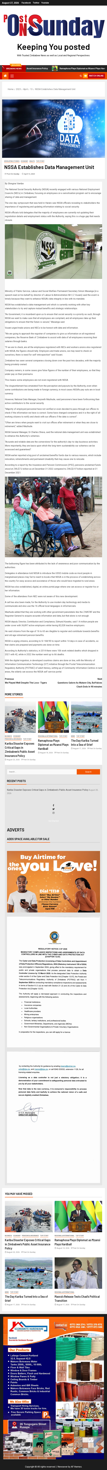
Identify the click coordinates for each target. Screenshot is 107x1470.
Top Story (40, 161)
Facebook (26, 3)
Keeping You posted (53, 46)
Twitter (36, 3)
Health (32, 161)
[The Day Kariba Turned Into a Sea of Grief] (86, 717)
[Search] (80, 76)
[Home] (5, 76)
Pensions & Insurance (13, 739)
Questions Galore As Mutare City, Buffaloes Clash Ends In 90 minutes (80, 683)
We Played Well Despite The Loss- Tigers (26, 681)
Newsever (63, 1466)
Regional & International (48, 736)
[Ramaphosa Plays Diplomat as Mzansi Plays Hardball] (53, 717)
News (73, 736)
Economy (24, 161)
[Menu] (12, 75)
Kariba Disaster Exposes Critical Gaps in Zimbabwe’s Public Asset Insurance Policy (47, 790)
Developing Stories (12, 161)
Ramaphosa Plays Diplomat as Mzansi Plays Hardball (50, 68)
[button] (12, 75)
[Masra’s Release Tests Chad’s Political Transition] (78, 1273)
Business (8, 736)
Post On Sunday (13, 174)
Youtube (45, 3)
